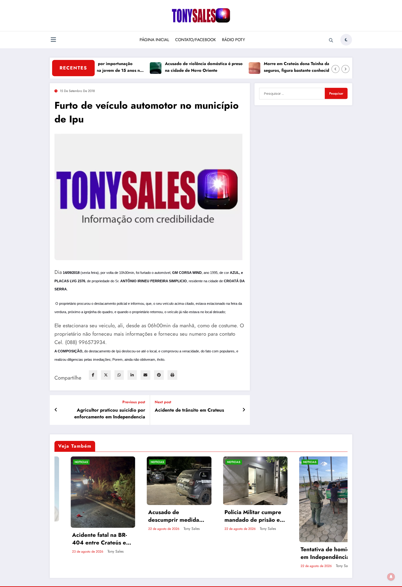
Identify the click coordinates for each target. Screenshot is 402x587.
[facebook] (93, 375)
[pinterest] (159, 375)
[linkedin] (132, 375)
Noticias (99, 462)
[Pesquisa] (331, 40)
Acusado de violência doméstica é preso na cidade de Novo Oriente (186, 67)
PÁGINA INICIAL (154, 40)
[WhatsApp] (119, 375)
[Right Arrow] (345, 69)
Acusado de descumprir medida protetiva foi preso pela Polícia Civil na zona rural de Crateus (120, 516)
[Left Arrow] (335, 69)
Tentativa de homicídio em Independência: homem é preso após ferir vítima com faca (272, 553)
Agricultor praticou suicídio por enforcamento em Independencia (109, 413)
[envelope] (145, 375)
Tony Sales (57, 551)
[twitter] (106, 375)
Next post (163, 402)
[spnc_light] (346, 40)
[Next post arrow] (243, 410)
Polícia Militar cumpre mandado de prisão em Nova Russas (196, 516)
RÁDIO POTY (233, 40)
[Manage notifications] (391, 576)
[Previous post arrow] (55, 410)
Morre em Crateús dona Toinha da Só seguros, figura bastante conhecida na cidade (283, 67)
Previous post (133, 402)
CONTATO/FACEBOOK (195, 40)
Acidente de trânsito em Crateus (189, 410)
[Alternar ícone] (53, 40)
